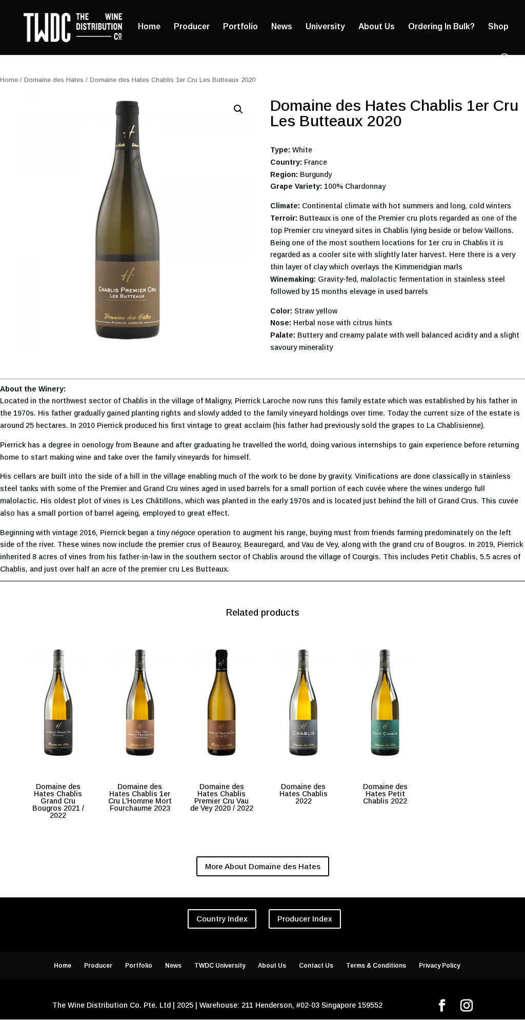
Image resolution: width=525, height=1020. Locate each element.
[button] (238, 109)
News (281, 27)
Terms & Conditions (376, 965)
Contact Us (316, 965)
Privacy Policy (439, 965)
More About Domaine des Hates (262, 866)
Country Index (222, 918)
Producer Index (304, 918)
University (325, 27)
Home (149, 27)
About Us (376, 27)
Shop (498, 27)
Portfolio (240, 27)
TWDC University (219, 965)
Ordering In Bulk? (441, 27)
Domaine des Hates (54, 80)
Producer (192, 27)
